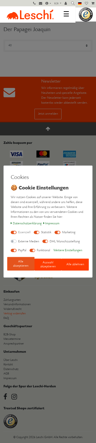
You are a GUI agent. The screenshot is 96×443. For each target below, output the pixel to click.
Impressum (52, 223)
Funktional (43, 250)
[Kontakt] (40, 3)
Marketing (68, 232)
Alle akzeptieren (20, 264)
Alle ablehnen (75, 264)
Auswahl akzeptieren (48, 264)
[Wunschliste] (86, 3)
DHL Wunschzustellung (65, 241)
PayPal (22, 250)
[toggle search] (72, 3)
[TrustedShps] (85, 14)
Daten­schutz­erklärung (27, 223)
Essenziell (24, 232)
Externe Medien (28, 241)
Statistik (46, 232)
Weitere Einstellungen (67, 250)
